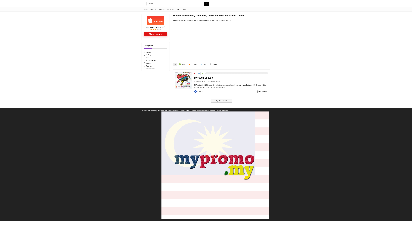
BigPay (148, 55)
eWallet (148, 63)
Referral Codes (173, 9)
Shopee (161, 9)
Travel (184, 9)
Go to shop (156, 34)
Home (145, 9)
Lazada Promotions (201, 81)
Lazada (153, 9)
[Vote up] (202, 73)
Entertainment (151, 60)
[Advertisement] (221, 40)
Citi (147, 58)
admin (199, 91)
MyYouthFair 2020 (203, 78)
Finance (149, 66)
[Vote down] (199, 73)
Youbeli (218, 81)
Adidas (148, 52)
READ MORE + (262, 91)
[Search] (206, 4)
